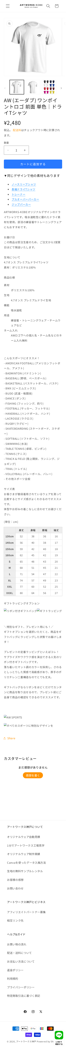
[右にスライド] (61, 88)
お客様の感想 (15, 880)
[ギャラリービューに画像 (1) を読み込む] (17, 87)
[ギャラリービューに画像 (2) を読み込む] (33, 87)
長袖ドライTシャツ (23, 189)
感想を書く (33, 775)
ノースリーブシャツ (24, 184)
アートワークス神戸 (26, 1041)
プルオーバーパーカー (25, 199)
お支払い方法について (21, 961)
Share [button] (11, 738)
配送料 (17, 130)
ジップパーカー (21, 204)
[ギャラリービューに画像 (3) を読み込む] (49, 87)
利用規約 (12, 978)
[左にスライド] (5, 88)
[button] (8, 6)
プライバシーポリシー (21, 987)
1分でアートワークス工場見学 (25, 845)
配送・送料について (19, 953)
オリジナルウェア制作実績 (23, 854)
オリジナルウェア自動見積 (23, 837)
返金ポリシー (15, 970)
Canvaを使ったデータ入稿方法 (26, 862)
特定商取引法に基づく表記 (23, 996)
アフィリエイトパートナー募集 (26, 912)
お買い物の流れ (16, 944)
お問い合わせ (15, 888)
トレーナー (18, 194)
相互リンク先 (15, 920)
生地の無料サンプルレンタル (25, 871)
